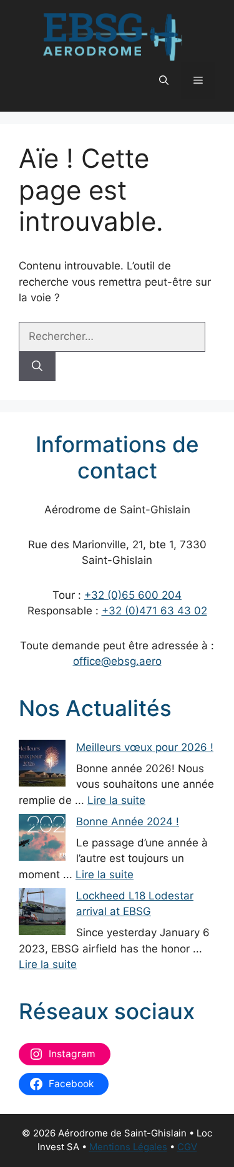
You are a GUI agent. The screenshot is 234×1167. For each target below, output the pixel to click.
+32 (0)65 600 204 (133, 595)
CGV (187, 1147)
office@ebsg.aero (117, 661)
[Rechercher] (37, 367)
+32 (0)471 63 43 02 (154, 610)
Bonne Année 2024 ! (127, 821)
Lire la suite (116, 800)
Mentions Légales (128, 1147)
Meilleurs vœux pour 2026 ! (144, 747)
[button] (164, 80)
